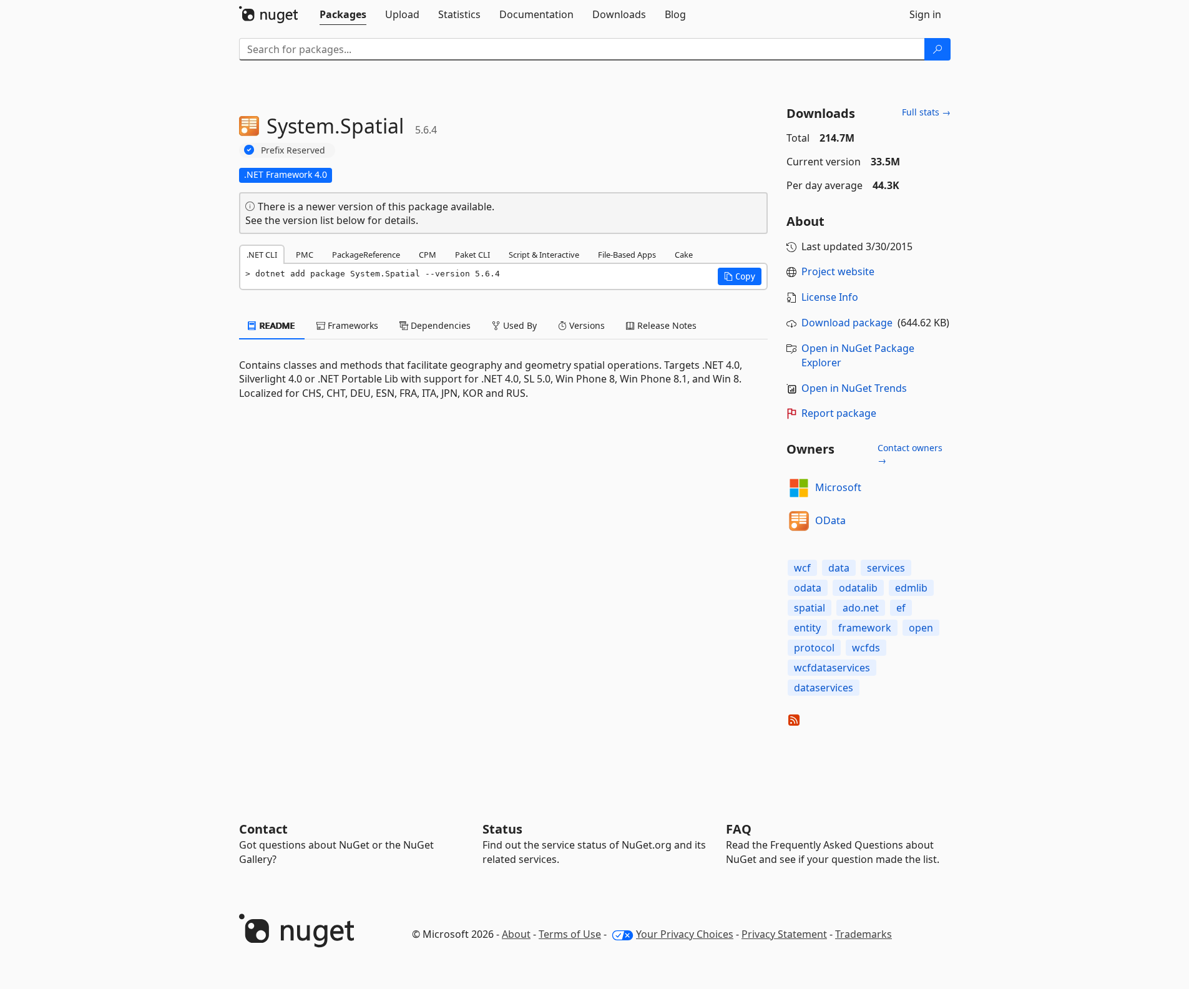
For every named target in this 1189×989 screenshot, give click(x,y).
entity (807, 628)
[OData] (799, 521)
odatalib (858, 588)
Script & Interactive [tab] (544, 254)
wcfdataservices (832, 668)
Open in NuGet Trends (854, 388)
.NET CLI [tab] (262, 254)
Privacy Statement (784, 934)
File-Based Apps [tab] (627, 254)
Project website (837, 271)
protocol (814, 648)
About (516, 934)
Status (502, 829)
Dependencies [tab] (439, 325)
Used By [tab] (519, 325)
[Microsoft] (799, 488)
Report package (838, 413)
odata (807, 588)
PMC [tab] (304, 254)
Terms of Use (570, 934)
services (886, 568)
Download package (847, 322)
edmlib (911, 588)
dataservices (823, 687)
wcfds (866, 648)
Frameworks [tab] (351, 325)
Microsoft (838, 487)
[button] (739, 276)
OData (830, 520)
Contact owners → (910, 454)
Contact (263, 829)
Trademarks (863, 934)
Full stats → (926, 112)
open (921, 628)
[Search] (937, 49)
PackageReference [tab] (366, 254)
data (838, 568)
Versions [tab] (586, 325)
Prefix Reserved (293, 150)
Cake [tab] (684, 254)
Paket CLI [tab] (472, 254)
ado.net (861, 608)
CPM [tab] (427, 254)
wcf (802, 568)
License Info (829, 297)
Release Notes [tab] (666, 325)
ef (901, 608)
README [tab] (276, 325)
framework (864, 628)
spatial (809, 608)
